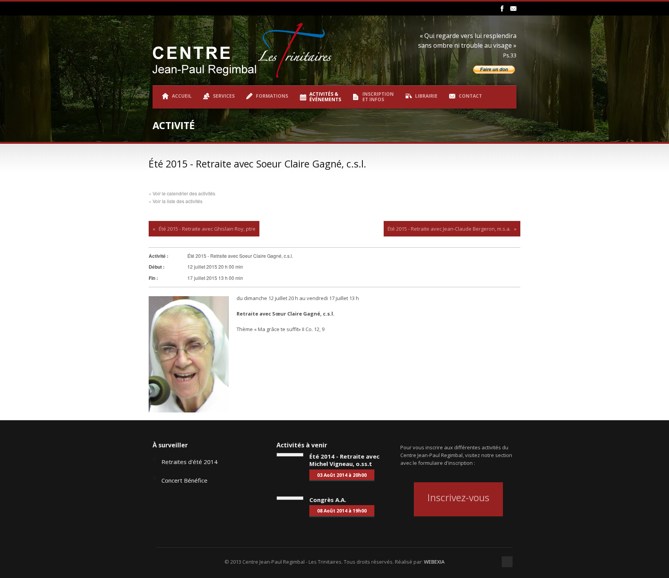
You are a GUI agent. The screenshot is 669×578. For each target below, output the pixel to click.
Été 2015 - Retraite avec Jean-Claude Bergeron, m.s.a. (449, 228)
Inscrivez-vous (458, 497)
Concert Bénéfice (184, 480)
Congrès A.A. (327, 500)
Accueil (182, 96)
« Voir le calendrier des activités (182, 193)
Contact (470, 96)
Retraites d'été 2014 (189, 462)
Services (224, 96)
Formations (272, 96)
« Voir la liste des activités (175, 201)
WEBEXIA (434, 561)
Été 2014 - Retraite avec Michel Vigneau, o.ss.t (344, 460)
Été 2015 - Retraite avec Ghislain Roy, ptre (207, 228)
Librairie (426, 96)
